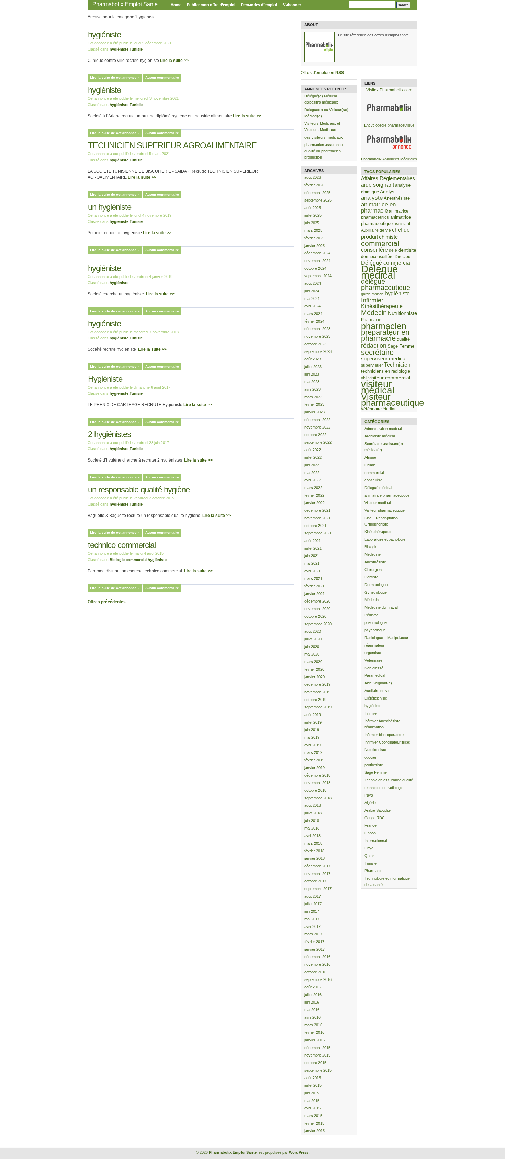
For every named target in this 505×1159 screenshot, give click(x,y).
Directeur (403, 256)
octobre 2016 (315, 972)
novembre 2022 (317, 427)
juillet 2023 (313, 367)
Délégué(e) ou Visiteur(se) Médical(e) (326, 113)
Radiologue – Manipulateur (386, 638)
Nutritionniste (402, 313)
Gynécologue (375, 592)
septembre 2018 (318, 798)
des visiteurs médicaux (323, 137)
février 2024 (314, 321)
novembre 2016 (317, 964)
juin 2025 (311, 223)
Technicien (397, 365)
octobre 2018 (315, 790)
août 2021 (312, 541)
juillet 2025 (313, 215)
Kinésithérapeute (382, 306)
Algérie (370, 803)
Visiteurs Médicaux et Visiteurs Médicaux (322, 126)
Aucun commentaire (162, 77)
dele (393, 250)
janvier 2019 (314, 768)
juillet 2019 (313, 722)
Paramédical (374, 675)
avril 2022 (312, 480)
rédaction (373, 345)
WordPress (298, 1152)
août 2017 (312, 896)
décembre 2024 (317, 253)
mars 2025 (313, 230)
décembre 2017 (317, 866)
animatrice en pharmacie (378, 207)
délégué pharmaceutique (385, 284)
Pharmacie (371, 319)
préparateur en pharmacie (385, 335)
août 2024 (312, 283)
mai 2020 (311, 654)
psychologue (375, 630)
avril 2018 (312, 836)
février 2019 (314, 760)
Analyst (388, 191)
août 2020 (312, 631)
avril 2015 (312, 1108)
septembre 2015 (318, 1070)
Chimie (370, 465)
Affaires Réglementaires (388, 178)
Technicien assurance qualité (388, 780)
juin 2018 (311, 821)
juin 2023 (311, 374)
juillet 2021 (313, 548)
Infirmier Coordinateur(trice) (387, 742)
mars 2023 (313, 397)
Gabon (370, 833)
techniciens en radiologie (385, 371)
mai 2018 (311, 828)
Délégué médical (379, 272)
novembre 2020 (317, 609)
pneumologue (375, 622)
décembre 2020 (317, 601)
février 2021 (314, 586)
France (370, 825)
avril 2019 (312, 745)
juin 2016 (311, 1002)
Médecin (374, 312)
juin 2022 (311, 465)
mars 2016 (313, 1025)
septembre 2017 (318, 889)
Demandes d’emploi (259, 5)
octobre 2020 (315, 616)
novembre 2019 (317, 692)
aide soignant (377, 185)
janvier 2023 (314, 412)
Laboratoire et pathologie (384, 539)
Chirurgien (373, 569)
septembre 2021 (318, 533)
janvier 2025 (314, 245)
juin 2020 (311, 647)
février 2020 (314, 669)
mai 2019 (311, 737)
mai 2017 (311, 919)
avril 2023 (312, 389)
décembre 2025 (317, 193)
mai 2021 (311, 563)
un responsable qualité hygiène (139, 489)
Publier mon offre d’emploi (211, 5)
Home (176, 5)
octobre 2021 (315, 525)
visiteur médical (377, 387)
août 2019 (312, 715)
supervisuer (372, 365)
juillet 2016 (313, 995)
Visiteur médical (377, 503)
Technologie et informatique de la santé (387, 881)
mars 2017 (313, 934)
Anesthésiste (397, 198)
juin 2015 (311, 1093)
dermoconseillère (377, 256)
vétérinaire (371, 408)
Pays (368, 795)
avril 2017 (312, 926)
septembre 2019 (318, 707)
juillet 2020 (313, 639)
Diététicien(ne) (376, 698)
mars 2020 (313, 662)
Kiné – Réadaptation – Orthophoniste (382, 521)
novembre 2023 (317, 336)
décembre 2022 (317, 420)
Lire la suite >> (174, 60)
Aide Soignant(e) (378, 683)
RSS (339, 72)
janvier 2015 (314, 1131)
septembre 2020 (318, 624)
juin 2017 (311, 911)
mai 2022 (311, 472)
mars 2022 (313, 488)
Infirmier (372, 300)
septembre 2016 (318, 979)
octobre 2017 (315, 881)
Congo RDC (374, 818)
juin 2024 (311, 291)
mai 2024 (311, 298)
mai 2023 (311, 382)
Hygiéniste (105, 378)
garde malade (372, 294)
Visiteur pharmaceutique (392, 399)
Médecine (372, 554)
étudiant (390, 409)
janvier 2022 (314, 503)
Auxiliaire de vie (376, 230)
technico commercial (122, 545)
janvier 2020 (314, 677)
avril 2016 (312, 1017)
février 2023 (314, 404)
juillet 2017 (313, 904)
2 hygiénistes (110, 434)
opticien (370, 757)
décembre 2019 (317, 684)
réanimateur (374, 645)
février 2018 (314, 851)
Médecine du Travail (381, 607)
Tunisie (136, 49)
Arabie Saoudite (377, 810)
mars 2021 (313, 578)
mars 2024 (313, 314)
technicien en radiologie (383, 788)
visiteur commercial (389, 377)
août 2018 (312, 805)
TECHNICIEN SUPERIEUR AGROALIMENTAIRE (172, 145)
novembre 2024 (317, 261)
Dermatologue (376, 585)
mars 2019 (313, 752)
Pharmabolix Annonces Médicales (389, 159)
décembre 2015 (317, 1048)
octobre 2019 (315, 699)
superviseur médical (383, 358)
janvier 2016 (314, 1040)
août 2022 (312, 450)
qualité (403, 339)
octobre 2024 (315, 268)
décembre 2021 (317, 510)
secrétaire (377, 352)
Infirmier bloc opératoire (384, 735)
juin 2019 (311, 730)
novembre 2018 (317, 783)
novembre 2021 (317, 518)
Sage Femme (401, 346)
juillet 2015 (313, 1085)
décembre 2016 (317, 957)
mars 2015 (313, 1116)
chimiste (388, 237)
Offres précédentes (107, 601)
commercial (136, 559)
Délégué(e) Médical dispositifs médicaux (321, 99)
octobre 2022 (315, 435)
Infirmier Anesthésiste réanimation (382, 724)
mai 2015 (311, 1100)
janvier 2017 (314, 949)
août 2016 (312, 987)
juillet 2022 (313, 457)
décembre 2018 (317, 775)
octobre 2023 (315, 344)
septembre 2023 (318, 351)
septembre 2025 (318, 200)
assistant (402, 223)
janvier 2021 (314, 594)
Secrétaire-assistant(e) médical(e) (383, 447)
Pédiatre (371, 615)
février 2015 (314, 1123)
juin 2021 (311, 556)
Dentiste (371, 577)
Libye (368, 848)
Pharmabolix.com (396, 90)
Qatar (369, 856)
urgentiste (372, 653)
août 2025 (312, 208)
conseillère (374, 250)
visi (364, 378)
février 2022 (314, 495)
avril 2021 (312, 571)
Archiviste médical (379, 436)
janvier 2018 (314, 858)
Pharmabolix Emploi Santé (125, 4)
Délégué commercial (386, 263)
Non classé (373, 668)
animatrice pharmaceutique (386, 495)
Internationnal (375, 840)
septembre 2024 (318, 276)
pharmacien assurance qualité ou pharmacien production (323, 151)
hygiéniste (104, 34)
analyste (372, 198)
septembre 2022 (318, 442)
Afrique (370, 457)
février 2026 (314, 185)
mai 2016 (311, 1010)
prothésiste (373, 765)
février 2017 (314, 942)
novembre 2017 (317, 873)
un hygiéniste (109, 207)
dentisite (407, 250)
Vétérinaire (373, 660)
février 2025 (314, 238)
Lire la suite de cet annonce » (115, 77)
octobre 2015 (315, 1063)
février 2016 (314, 1032)
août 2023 (312, 359)
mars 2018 (313, 843)
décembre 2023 (317, 329)
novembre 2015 (317, 1055)
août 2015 (312, 1078)
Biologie (117, 559)
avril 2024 (312, 306)
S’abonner (291, 5)
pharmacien (383, 326)
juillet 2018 (313, 813)
